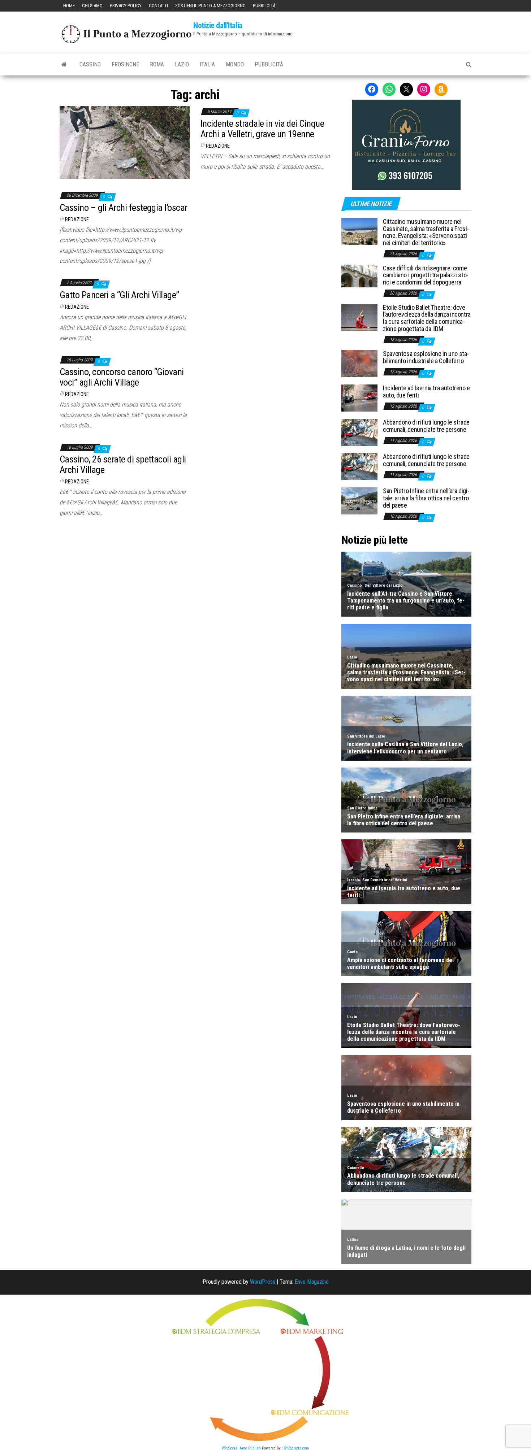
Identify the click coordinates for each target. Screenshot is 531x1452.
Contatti (158, 5)
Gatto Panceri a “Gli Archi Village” (119, 295)
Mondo (235, 64)
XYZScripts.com (296, 1448)
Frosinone (125, 64)
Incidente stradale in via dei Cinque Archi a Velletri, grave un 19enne (262, 128)
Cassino (90, 64)
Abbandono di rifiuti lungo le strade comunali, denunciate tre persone (426, 425)
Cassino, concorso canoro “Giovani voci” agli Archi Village (122, 377)
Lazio (182, 64)
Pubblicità (264, 5)
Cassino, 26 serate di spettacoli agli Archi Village (123, 464)
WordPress (262, 1281)
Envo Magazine (312, 1281)
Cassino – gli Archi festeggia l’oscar (123, 207)
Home (69, 5)
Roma (157, 64)
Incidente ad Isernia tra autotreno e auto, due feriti (426, 391)
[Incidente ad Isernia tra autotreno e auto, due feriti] (359, 397)
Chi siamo (92, 5)
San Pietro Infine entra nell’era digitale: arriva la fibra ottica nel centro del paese (426, 498)
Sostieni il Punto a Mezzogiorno (210, 5)
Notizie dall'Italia (217, 25)
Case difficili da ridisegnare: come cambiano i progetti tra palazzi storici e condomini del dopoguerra (426, 275)
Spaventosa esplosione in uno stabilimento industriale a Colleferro (426, 357)
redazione (218, 146)
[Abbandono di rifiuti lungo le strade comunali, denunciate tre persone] (359, 432)
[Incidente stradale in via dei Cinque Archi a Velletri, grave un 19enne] (125, 142)
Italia (207, 64)
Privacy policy (126, 5)
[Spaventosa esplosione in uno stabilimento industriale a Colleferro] (359, 363)
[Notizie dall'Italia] (64, 64)
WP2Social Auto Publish (241, 1448)
